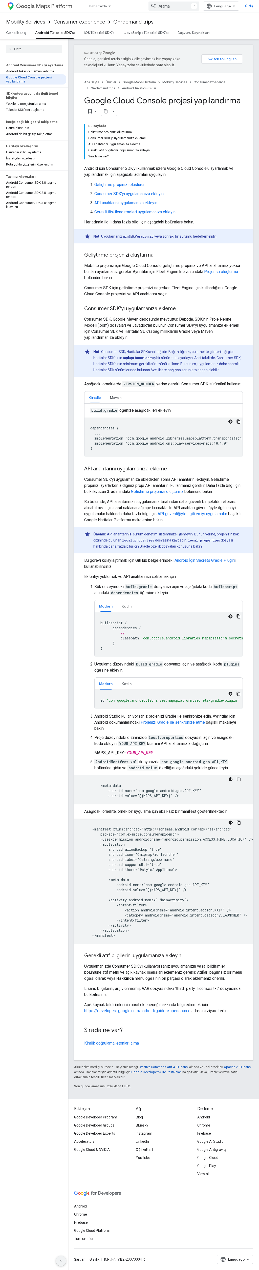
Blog (139, 1117)
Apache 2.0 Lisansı (237, 1067)
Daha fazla (98, 6)
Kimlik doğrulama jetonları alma (111, 1043)
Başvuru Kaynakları (193, 32)
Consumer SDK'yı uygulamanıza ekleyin (129, 193)
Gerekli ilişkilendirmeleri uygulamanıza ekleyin (135, 212)
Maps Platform (54, 6)
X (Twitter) (144, 1150)
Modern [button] (106, 606)
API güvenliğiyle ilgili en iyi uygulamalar (192, 513)
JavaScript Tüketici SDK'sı (146, 32)
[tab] (94, 397)
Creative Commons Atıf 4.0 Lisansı (163, 1067)
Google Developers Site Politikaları (156, 1072)
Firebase (204, 1133)
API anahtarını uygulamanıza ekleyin (125, 202)
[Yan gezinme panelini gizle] (61, 1261)
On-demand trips (133, 22)
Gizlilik (94, 1259)
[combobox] (173, 6)
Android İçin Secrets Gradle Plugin (204, 560)
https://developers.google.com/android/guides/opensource (137, 1010)
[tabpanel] (163, 432)
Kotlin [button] (127, 606)
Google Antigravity (212, 1150)
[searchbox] (34, 49)
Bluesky (142, 1125)
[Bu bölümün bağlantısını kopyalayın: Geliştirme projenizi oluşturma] (159, 255)
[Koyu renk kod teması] (230, 422)
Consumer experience (79, 22)
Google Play (206, 1166)
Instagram (144, 1133)
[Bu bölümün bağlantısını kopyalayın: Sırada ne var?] (128, 1031)
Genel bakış (16, 32)
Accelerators (84, 1141)
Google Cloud (207, 1158)
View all (203, 1174)
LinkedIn (142, 1141)
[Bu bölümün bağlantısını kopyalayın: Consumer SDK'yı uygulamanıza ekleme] (181, 309)
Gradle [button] (95, 397)
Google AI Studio (210, 1141)
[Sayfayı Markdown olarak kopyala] (105, 111)
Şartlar (79, 1259)
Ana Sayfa (91, 82)
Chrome (203, 1125)
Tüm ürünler (84, 1239)
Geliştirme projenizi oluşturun (119, 184)
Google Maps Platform (139, 82)
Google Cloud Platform (92, 1231)
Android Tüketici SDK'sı (55, 32)
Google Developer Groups (94, 1125)
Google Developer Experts (94, 1133)
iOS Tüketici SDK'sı (99, 32)
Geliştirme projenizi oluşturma (157, 491)
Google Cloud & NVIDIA (92, 1150)
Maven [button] (115, 397)
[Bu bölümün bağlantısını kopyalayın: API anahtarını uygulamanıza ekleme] (172, 469)
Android (203, 1117)
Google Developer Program (95, 1117)
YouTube (143, 1158)
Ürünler (111, 82)
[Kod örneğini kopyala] (238, 422)
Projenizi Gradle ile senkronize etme (173, 722)
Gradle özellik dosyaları (158, 546)
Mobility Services (25, 22)
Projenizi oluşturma (221, 271)
